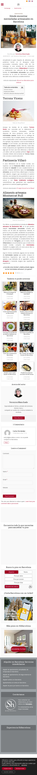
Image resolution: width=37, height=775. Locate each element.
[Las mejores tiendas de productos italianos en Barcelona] (10, 326)
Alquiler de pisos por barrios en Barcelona (16, 685)
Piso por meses (18, 579)
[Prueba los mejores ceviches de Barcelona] (26, 367)
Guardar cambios (8, 772)
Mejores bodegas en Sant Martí (26, 293)
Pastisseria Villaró (9, 91)
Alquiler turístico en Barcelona (12, 680)
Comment (6, 453)
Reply (6, 442)
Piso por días (18, 582)
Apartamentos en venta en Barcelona (14, 682)
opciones (24, 765)
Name (5, 471)
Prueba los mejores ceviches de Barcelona (26, 373)
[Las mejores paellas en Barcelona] (26, 326)
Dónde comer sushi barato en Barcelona (10, 373)
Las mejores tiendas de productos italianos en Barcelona (10, 334)
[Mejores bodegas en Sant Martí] (26, 286)
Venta (26, 572)
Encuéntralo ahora (12, 586)
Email (5, 479)
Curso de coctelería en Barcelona (10, 354)
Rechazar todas (20, 768)
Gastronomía (19, 13)
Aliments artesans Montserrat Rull (14, 93)
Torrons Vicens (8, 89)
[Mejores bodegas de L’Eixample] (10, 286)
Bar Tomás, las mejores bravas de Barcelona (27, 354)
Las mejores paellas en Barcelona (26, 333)
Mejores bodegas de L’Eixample (10, 293)
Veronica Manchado (23, 54)
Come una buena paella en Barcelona (10, 312)
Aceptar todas (7, 768)
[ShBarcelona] (18, 4)
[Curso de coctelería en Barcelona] (10, 347)
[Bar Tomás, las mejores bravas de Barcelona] (26, 347)
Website (5, 487)
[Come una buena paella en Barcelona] (10, 305)
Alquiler (11, 572)
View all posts (18, 418)
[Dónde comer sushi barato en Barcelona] (10, 367)
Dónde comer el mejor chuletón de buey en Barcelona (26, 313)
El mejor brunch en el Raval (25, 188)
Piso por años (18, 576)
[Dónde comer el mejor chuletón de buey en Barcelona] (26, 305)
